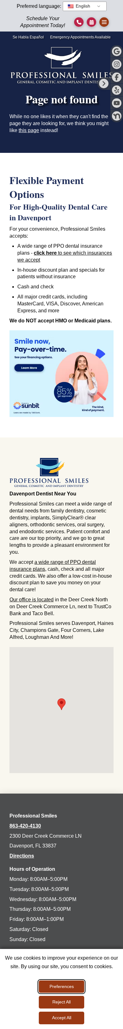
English (82, 6)
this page (29, 130)
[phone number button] (79, 22)
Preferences (62, 986)
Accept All (61, 1017)
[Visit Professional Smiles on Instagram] (116, 64)
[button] (91, 22)
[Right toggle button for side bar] (103, 83)
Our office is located (31, 599)
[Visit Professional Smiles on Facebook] (116, 77)
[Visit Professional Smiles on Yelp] (116, 90)
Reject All (61, 1001)
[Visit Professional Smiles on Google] (116, 51)
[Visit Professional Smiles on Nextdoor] (116, 116)
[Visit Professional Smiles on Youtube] (116, 103)
